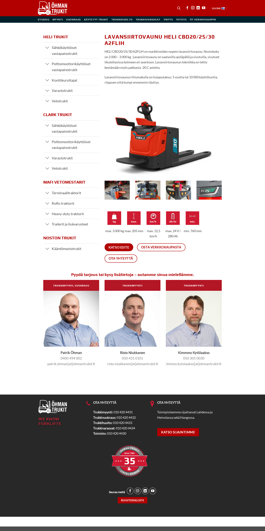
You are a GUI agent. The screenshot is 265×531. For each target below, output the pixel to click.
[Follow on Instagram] (193, 8)
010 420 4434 (125, 428)
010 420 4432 (126, 417)
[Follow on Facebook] (187, 8)
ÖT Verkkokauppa (203, 19)
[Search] (178, 8)
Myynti (57, 19)
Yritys (168, 19)
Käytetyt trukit (96, 19)
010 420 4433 (122, 423)
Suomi (216, 8)
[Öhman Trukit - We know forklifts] (53, 8)
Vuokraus (73, 19)
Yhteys (181, 19)
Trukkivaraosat (148, 19)
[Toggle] (47, 47)
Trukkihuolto (122, 19)
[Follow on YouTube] (203, 8)
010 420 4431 (123, 412)
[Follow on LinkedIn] (198, 8)
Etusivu (43, 19)
